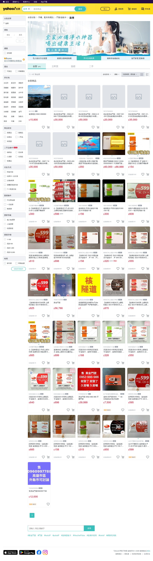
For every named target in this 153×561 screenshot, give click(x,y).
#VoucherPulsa (79, 535)
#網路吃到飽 (111, 535)
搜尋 (89, 528)
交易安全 (147, 554)
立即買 (55, 66)
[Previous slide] (79, 144)
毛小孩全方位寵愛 (40, 58)
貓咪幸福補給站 (113, 58)
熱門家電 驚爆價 (137, 58)
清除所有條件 (18, 269)
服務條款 (118, 554)
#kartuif (101, 535)
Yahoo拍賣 (11, 9)
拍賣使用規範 (136, 554)
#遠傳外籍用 (92, 535)
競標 (73, 66)
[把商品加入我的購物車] (48, 127)
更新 (148, 551)
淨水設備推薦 (89, 58)
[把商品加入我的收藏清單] (43, 127)
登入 (105, 9)
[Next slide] (98, 144)
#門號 (40, 535)
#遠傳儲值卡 (66, 535)
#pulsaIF (56, 535)
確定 (20, 41)
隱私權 (126, 554)
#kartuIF (47, 535)
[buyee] (14, 59)
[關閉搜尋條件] (28, 8)
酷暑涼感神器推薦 (64, 58)
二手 (91, 66)
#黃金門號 (32, 535)
